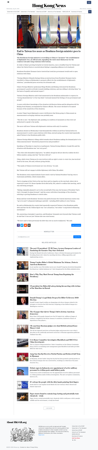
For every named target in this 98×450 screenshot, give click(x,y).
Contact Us (23, 447)
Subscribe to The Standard (28, 11)
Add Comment (76, 225)
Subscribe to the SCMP (13, 11)
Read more (41, 435)
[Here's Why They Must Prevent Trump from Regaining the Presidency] (22, 277)
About (28, 447)
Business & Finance (76, 11)
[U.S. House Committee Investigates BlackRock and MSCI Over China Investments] (22, 343)
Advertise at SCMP (41, 11)
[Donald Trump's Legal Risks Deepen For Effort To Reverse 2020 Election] (22, 300)
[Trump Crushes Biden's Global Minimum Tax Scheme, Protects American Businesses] (22, 265)
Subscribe (77, 237)
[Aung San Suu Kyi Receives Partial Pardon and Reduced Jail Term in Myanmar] (22, 357)
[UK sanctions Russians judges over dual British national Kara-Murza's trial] (22, 329)
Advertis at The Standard (54, 11)
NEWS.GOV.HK (66, 11)
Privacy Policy (34, 447)
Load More (49, 408)
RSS (75, 440)
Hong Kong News (49, 5)
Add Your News (76, 438)
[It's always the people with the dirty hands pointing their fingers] (22, 385)
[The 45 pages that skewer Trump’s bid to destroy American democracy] (22, 314)
